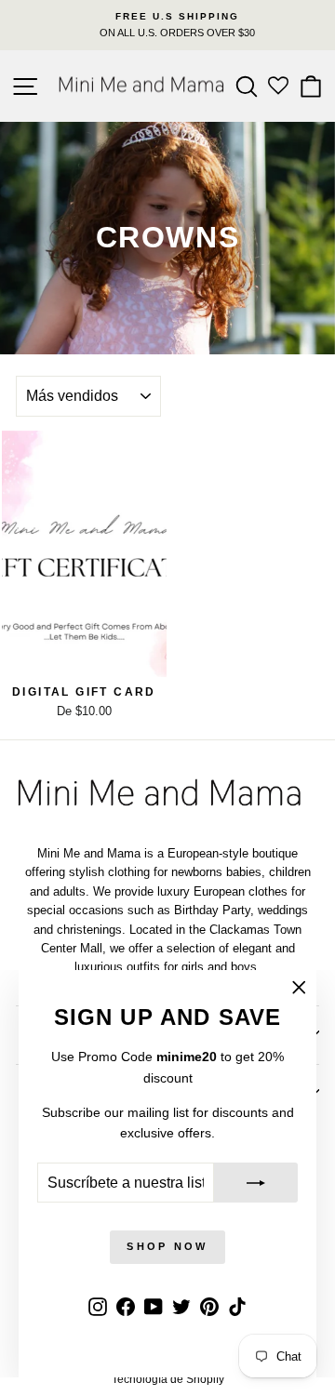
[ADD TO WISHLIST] (143, 453)
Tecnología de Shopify (168, 1379)
